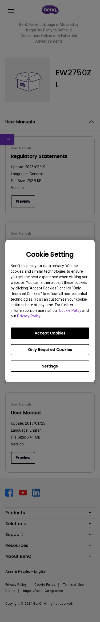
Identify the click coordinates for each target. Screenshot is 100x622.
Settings (50, 366)
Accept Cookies (50, 333)
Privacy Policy (28, 316)
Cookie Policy (70, 310)
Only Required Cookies (50, 349)
